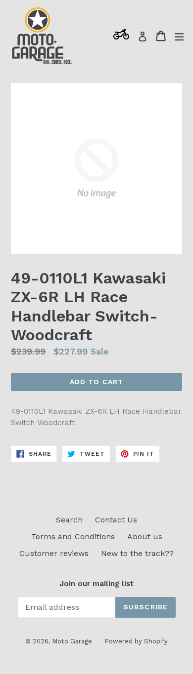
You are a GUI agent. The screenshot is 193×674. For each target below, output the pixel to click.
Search (69, 519)
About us (144, 536)
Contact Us (116, 519)
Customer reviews (54, 553)
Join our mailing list (96, 583)
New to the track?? (137, 553)
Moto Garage (72, 641)
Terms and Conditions (73, 536)
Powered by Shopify (136, 641)
